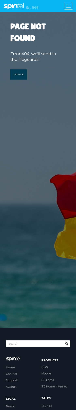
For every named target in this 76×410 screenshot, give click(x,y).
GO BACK (19, 74)
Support (11, 380)
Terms (10, 406)
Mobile (46, 373)
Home (10, 367)
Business (47, 380)
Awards (11, 387)
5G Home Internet (54, 386)
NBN (44, 367)
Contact (11, 374)
